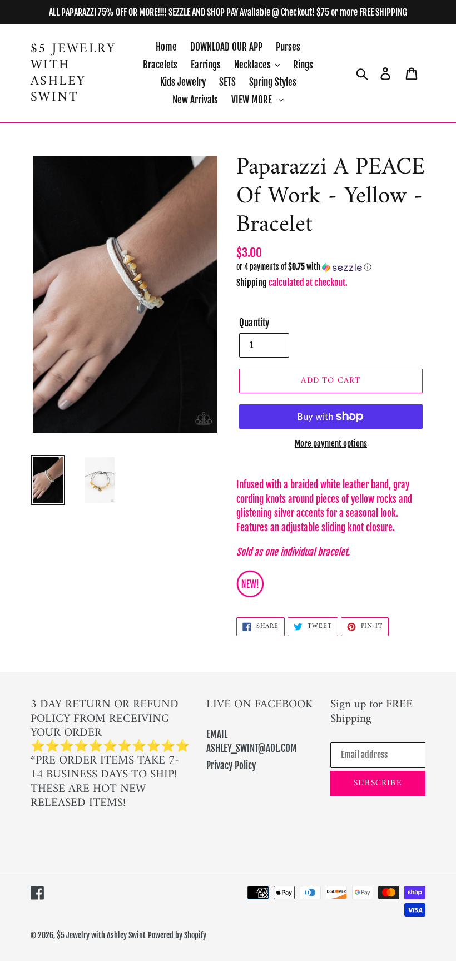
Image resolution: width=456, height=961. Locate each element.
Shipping (251, 282)
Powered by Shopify (177, 935)
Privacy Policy (231, 765)
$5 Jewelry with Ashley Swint (73, 73)
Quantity (254, 323)
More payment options (331, 443)
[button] (330, 267)
